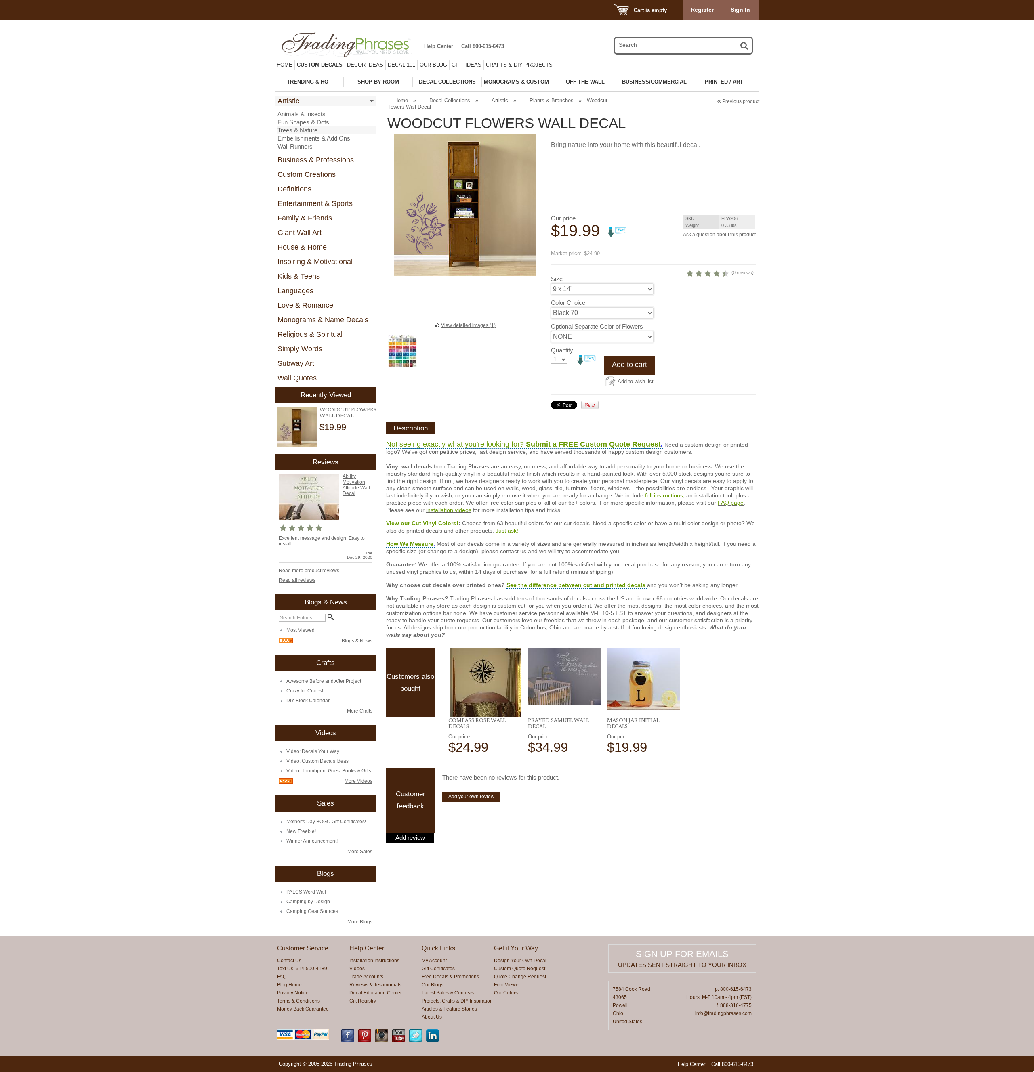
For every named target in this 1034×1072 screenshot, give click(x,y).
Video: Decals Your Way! (313, 751)
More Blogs (359, 922)
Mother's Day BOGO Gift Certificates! (326, 821)
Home (284, 65)
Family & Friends (304, 218)
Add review (410, 838)
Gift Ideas (466, 65)
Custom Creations (306, 174)
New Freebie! (301, 831)
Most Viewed (300, 630)
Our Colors (506, 993)
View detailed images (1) (468, 325)
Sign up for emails (682, 954)
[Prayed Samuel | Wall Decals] (564, 676)
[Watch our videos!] (398, 1040)
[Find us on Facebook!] (347, 1040)
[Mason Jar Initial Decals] (643, 679)
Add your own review (471, 796)
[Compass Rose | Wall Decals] (484, 682)
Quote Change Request (520, 977)
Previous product (738, 101)
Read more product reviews (309, 570)
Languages (295, 291)
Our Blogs (432, 985)
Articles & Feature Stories (449, 1009)
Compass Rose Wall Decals (477, 723)
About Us (432, 1017)
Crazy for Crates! (304, 691)
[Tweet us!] (415, 1040)
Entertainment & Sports (315, 203)
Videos (357, 968)
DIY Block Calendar (308, 700)
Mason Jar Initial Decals (633, 723)
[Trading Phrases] (351, 44)
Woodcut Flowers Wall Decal (347, 412)
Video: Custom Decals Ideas (317, 761)
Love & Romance (305, 305)
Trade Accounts (366, 977)
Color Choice (568, 302)
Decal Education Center (375, 993)
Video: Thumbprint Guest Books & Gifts (328, 771)
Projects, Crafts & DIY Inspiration (457, 1001)
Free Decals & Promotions (450, 977)
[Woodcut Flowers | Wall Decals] (297, 427)
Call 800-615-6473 (482, 46)
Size (557, 278)
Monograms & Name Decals (322, 320)
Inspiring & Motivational (315, 262)
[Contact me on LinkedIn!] (432, 1040)
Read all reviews (297, 580)
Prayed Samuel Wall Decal (558, 723)
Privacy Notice (293, 993)
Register (702, 9)
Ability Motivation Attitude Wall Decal (356, 485)
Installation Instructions (374, 960)
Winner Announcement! (312, 841)
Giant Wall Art (299, 233)
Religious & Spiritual (310, 334)
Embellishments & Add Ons (313, 138)
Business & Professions (315, 160)
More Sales (359, 851)
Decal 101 (401, 65)
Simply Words (299, 349)
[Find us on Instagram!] (381, 1040)
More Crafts (359, 711)
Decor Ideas (365, 65)
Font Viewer (507, 985)
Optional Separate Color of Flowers (597, 326)
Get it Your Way (516, 948)
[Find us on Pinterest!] (364, 1040)
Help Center (438, 46)
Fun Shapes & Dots (303, 122)
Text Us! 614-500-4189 (302, 968)
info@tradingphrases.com (723, 1013)
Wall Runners (295, 146)
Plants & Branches (552, 100)
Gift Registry (362, 1001)
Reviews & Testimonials (375, 985)
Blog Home (289, 985)
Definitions (294, 189)
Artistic (288, 101)
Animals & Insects (301, 114)
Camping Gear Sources (312, 911)
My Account (434, 960)
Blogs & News (357, 641)
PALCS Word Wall (306, 892)
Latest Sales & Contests (448, 993)
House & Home (302, 247)
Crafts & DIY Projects (519, 65)
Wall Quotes (297, 378)
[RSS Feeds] (286, 641)
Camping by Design (308, 901)
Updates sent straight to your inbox (682, 964)
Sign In (740, 9)
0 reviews (742, 272)
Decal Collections (449, 100)
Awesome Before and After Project (323, 681)
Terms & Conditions (298, 1001)
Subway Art (295, 363)
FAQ (281, 977)
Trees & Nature (297, 130)
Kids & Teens (298, 276)
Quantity (562, 350)
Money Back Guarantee (303, 1009)
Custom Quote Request (519, 968)
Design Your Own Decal (520, 960)
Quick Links (438, 948)
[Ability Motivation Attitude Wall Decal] (309, 518)
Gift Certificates (438, 968)
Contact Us (289, 960)
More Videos (358, 781)
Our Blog (433, 65)
